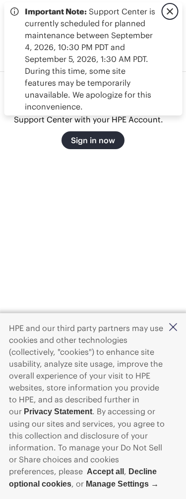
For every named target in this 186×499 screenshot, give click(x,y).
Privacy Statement (58, 411)
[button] (173, 328)
